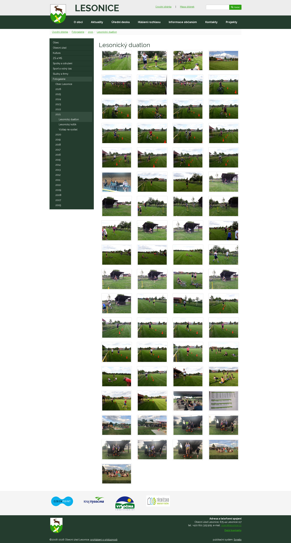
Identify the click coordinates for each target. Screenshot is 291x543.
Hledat (236, 7)
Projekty (231, 22)
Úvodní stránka (163, 6)
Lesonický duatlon (107, 32)
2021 (90, 32)
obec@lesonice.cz (231, 525)
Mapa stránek (187, 6)
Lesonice (97, 8)
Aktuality (97, 22)
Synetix (237, 539)
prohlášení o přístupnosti (103, 539)
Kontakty (211, 22)
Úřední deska (120, 22)
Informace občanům (183, 22)
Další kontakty (232, 530)
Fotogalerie (78, 32)
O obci (78, 22)
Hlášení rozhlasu (149, 22)
